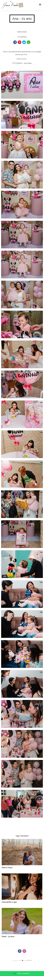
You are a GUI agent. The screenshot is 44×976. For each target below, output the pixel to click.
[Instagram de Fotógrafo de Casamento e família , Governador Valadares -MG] (24, 951)
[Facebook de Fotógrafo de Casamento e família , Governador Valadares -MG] (19, 951)
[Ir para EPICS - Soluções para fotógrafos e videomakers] (22, 960)
